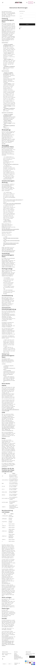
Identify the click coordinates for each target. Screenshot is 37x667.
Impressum (15, 654)
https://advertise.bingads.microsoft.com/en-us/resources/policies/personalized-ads (11, 244)
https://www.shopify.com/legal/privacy (11, 164)
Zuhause (15, 653)
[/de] (18, 2)
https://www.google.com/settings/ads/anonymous (11, 240)
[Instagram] (19, 28)
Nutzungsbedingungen (17, 656)
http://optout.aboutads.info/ (9, 251)
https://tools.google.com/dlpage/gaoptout (13, 203)
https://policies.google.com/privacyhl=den (14, 199)
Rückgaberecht (16, 655)
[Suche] (27, 2)
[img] (2, 659)
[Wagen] (34, 2)
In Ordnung (32, 656)
